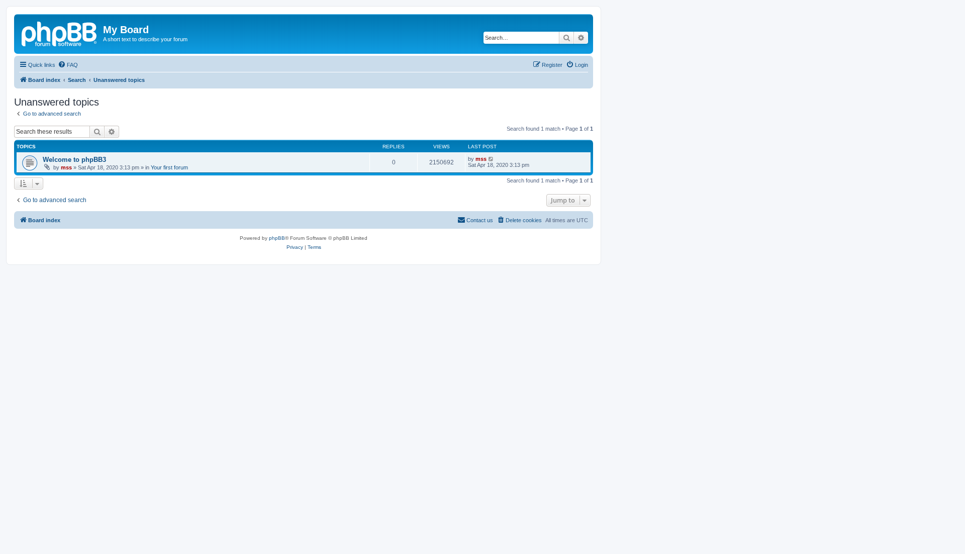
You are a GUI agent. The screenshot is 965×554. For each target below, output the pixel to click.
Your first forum (169, 167)
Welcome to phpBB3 (74, 159)
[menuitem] (68, 65)
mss (66, 167)
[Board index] (60, 33)
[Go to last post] (491, 159)
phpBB (277, 238)
